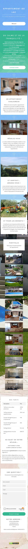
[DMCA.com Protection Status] (14, 544)
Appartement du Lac (16, 538)
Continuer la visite (14, 67)
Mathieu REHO (15, 540)
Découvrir (14, 23)
